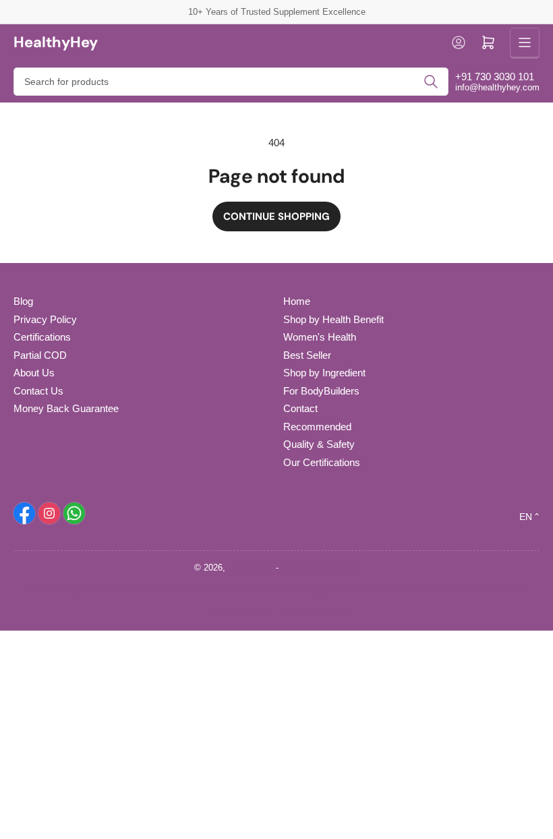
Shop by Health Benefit (333, 319)
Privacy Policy (45, 319)
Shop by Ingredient (324, 372)
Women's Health (319, 337)
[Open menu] (525, 42)
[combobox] (230, 81)
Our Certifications (321, 462)
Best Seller (307, 355)
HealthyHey (250, 567)
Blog (23, 301)
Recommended (317, 426)
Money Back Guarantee (66, 408)
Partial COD (40, 355)
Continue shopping (276, 216)
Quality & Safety (319, 444)
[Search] (431, 81)
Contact (300, 408)
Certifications (42, 337)
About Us (34, 372)
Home (296, 301)
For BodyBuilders (321, 391)
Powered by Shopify (320, 567)
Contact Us (38, 391)
